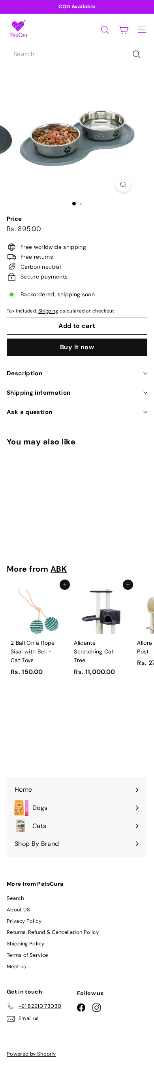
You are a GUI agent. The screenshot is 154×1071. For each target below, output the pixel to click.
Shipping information (39, 393)
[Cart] (123, 29)
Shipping (48, 311)
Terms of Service (27, 955)
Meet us (16, 966)
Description (24, 373)
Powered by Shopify (31, 1053)
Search (15, 898)
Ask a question (29, 412)
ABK (59, 569)
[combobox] (77, 54)
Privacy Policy (24, 921)
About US (18, 909)
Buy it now (77, 347)
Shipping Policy (25, 943)
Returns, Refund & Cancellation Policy (53, 932)
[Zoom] (123, 184)
